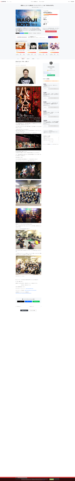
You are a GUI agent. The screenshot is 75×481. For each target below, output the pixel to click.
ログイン (69, 1)
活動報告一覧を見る (24, 310)
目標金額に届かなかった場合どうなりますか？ (48, 138)
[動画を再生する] (28, 18)
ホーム (18, 58)
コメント (38, 58)
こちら (51, 144)
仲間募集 (33, 58)
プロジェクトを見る (32, 310)
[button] (53, 37)
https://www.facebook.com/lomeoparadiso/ (30, 290)
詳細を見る (45, 88)
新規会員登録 (72, 1)
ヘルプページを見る (51, 141)
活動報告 (23, 58)
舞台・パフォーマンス (40, 7)
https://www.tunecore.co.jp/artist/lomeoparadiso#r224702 (23, 293)
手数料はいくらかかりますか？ (46, 137)
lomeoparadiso (34, 7)
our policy (44, 479)
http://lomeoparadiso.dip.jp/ (29, 288)
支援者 (28, 58)
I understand (51, 479)
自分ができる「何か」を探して (22, 61)
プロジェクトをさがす (41, 1)
